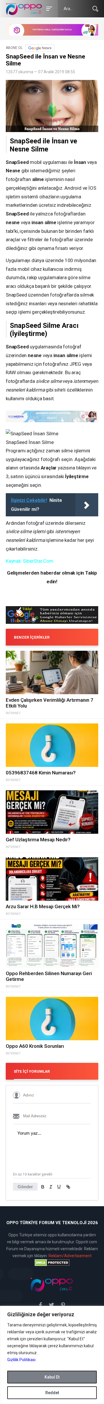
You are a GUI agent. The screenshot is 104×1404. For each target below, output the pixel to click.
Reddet (52, 1392)
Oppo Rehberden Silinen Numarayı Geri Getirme (49, 976)
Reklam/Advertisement (70, 1255)
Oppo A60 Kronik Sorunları (35, 1046)
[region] (52, 1355)
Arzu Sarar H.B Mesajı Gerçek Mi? (43, 906)
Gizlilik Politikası (21, 1359)
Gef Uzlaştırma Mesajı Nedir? (38, 839)
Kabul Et (52, 1377)
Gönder (25, 1186)
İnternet (13, 713)
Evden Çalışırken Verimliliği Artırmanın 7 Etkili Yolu (49, 703)
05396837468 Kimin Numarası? (41, 773)
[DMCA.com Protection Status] (52, 1262)
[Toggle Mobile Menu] (48, 8)
